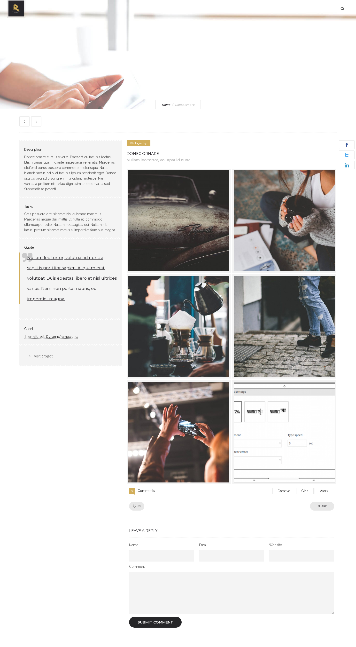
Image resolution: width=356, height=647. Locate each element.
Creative (284, 491)
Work (324, 491)
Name (133, 545)
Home (166, 105)
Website (275, 545)
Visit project (43, 356)
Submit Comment (155, 622)
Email (203, 545)
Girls (305, 491)
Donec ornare (143, 153)
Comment (137, 566)
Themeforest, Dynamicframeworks (51, 337)
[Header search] (342, 8)
